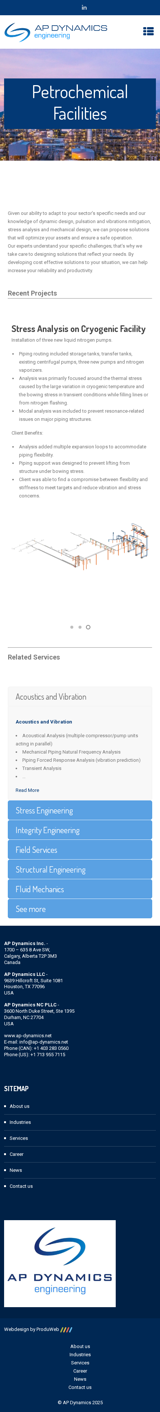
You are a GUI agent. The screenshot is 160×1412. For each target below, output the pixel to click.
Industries (20, 1122)
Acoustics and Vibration (44, 722)
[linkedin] (84, 7)
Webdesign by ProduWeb (32, 1329)
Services (19, 1138)
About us (19, 1106)
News (16, 1170)
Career (16, 1154)
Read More (27, 790)
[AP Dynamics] (56, 32)
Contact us (21, 1186)
